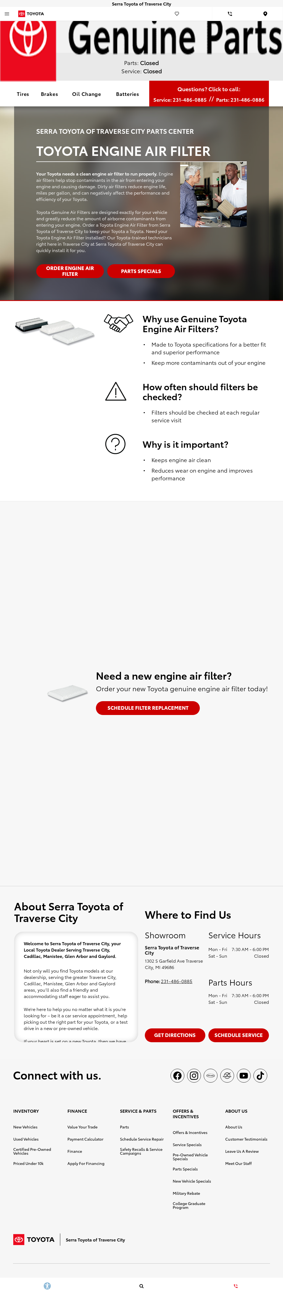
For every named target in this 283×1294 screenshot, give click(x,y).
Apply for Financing (85, 1163)
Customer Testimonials (246, 1139)
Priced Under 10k (28, 1163)
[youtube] (244, 1076)
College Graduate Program (189, 1205)
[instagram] (194, 1076)
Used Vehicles (26, 1139)
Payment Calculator (85, 1139)
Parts (124, 1127)
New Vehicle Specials (192, 1181)
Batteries (127, 93)
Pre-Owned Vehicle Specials (190, 1156)
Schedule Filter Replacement (148, 707)
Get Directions (175, 1034)
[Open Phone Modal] (230, 14)
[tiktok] (260, 1076)
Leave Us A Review (242, 1151)
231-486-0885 (176, 981)
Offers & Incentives (190, 1132)
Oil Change (86, 93)
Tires (23, 93)
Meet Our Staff (238, 1163)
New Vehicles (25, 1127)
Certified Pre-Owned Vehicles (32, 1151)
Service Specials (187, 1144)
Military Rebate (186, 1193)
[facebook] (177, 1076)
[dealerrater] (227, 1076)
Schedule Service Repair (142, 1139)
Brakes (49, 93)
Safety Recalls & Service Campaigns (141, 1151)
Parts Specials (185, 1169)
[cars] (211, 1076)
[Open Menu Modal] (7, 14)
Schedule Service (238, 1034)
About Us (233, 1127)
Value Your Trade (82, 1127)
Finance (74, 1151)
